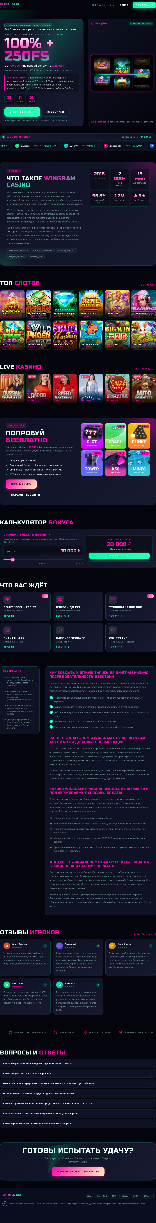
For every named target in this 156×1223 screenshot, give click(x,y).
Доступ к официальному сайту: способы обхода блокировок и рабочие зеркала (19, 723)
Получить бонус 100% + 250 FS (78, 1171)
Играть (47, 1213)
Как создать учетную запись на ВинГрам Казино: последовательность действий (20, 681)
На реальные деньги (25, 494)
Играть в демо (21, 484)
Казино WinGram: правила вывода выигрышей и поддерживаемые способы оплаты (20, 709)
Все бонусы (55, 112)
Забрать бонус (20, 112)
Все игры (147, 284)
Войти (124, 5)
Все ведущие (144, 368)
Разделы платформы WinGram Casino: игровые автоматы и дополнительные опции (19, 695)
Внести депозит (119, 555)
